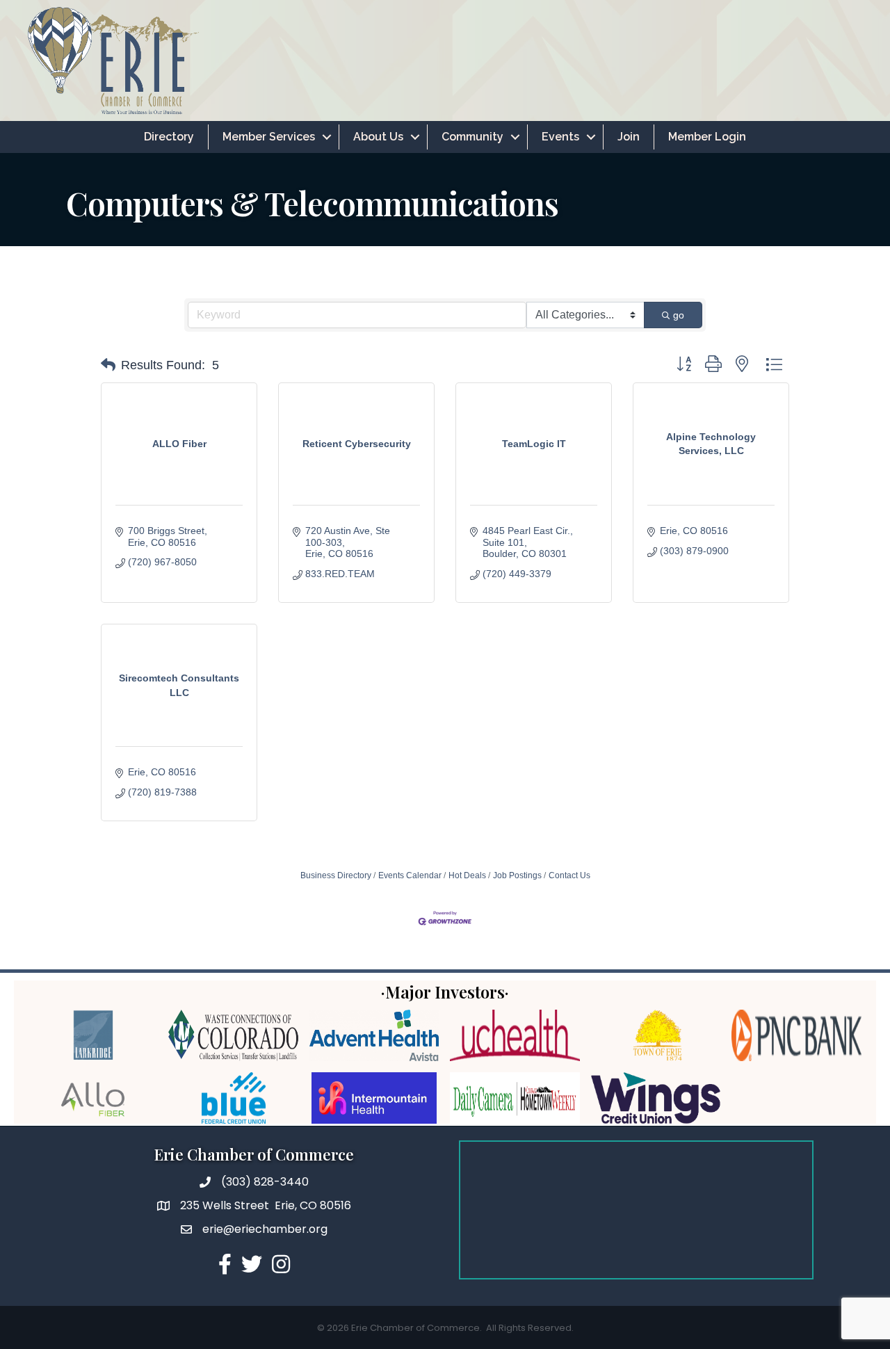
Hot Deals (467, 875)
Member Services (268, 136)
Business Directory (335, 875)
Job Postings (517, 875)
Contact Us (569, 875)
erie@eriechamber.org (264, 1229)
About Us (378, 136)
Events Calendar (410, 875)
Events (560, 136)
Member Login (707, 136)
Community (472, 136)
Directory (169, 136)
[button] (108, 365)
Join (628, 136)
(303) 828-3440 (265, 1182)
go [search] (678, 315)
